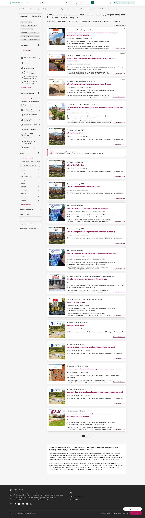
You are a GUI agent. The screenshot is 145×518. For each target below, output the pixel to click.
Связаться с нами (74, 499)
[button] (25, 22)
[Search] (92, 2)
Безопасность (97, 21)
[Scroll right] (124, 21)
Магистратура (26, 50)
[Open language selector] (110, 2)
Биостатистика (73, 21)
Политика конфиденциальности (119, 513)
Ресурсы (44, 3)
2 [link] (86, 436)
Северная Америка (27, 158)
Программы (32, 3)
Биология (117, 21)
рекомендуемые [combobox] (118, 25)
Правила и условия (105, 513)
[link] (110, 9)
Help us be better (136, 513)
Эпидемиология (85, 21)
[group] (94, 21)
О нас (70, 492)
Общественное (61, 21)
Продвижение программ (76, 496)
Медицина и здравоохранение (31, 98)
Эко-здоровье (107, 21)
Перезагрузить (36, 16)
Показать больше (25, 87)
